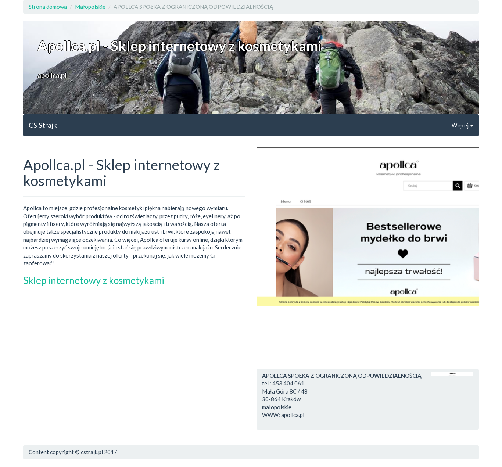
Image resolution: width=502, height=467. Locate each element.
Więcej (461, 125)
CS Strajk (43, 125)
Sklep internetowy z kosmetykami (93, 280)
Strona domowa (48, 6)
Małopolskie (90, 6)
